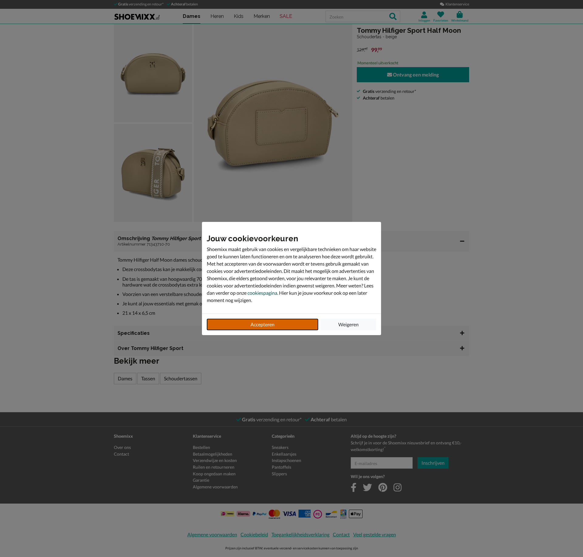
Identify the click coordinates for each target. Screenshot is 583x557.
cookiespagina (262, 293)
